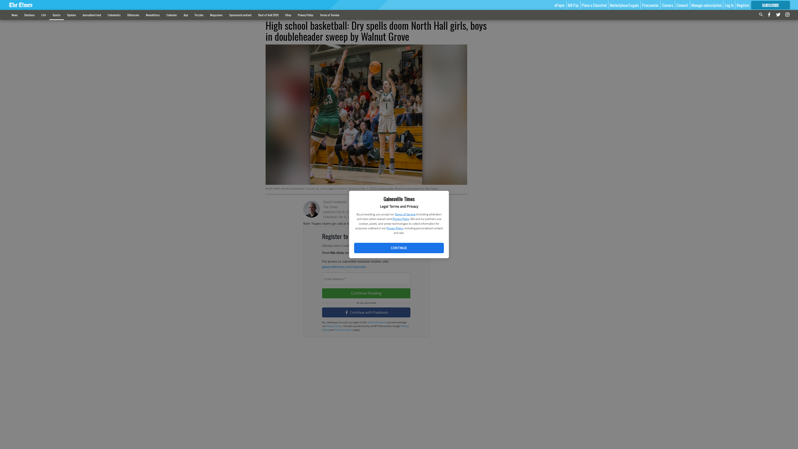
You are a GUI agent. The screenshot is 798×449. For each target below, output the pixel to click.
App (186, 15)
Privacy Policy (401, 219)
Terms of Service (405, 214)
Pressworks (650, 5)
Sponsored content (240, 15)
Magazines (216, 15)
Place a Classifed (594, 5)
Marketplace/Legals (624, 5)
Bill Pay (573, 5)
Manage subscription (706, 5)
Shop (288, 15)
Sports (56, 15)
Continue (399, 247)
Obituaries (133, 15)
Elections (29, 15)
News (15, 15)
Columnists (114, 15)
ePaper (559, 5)
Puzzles (199, 15)
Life (43, 15)
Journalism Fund (92, 15)
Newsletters (153, 15)
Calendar (171, 15)
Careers (667, 5)
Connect (682, 5)
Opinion (71, 15)
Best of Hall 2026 (268, 15)
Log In (729, 5)
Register (743, 5)
